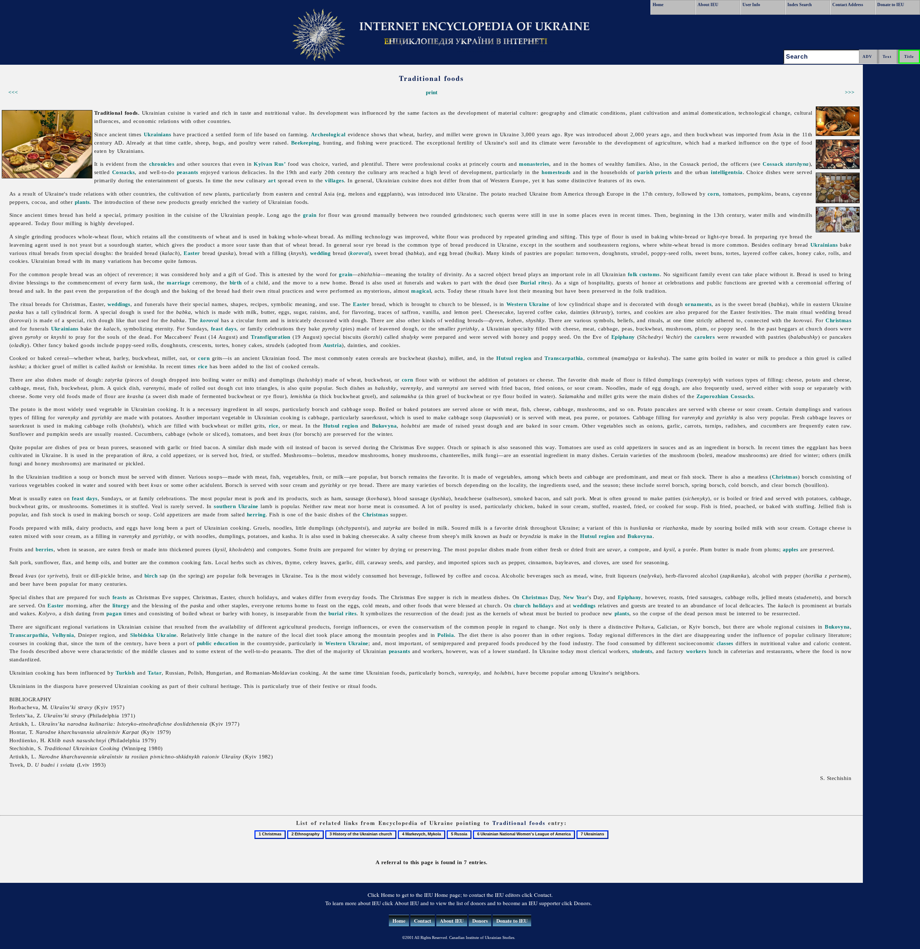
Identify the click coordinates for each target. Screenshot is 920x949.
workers (696, 651)
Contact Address (847, 4)
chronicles (162, 164)
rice (203, 366)
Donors (480, 921)
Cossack (786, 164)
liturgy (120, 605)
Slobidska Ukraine (153, 635)
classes (725, 643)
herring (256, 514)
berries (44, 549)
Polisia (445, 635)
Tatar (155, 673)
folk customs (644, 274)
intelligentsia (726, 172)
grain (309, 215)
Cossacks (123, 172)
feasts (119, 597)
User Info (751, 4)
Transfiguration (270, 337)
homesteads (556, 172)
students (642, 651)
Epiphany (623, 337)
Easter (192, 253)
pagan (113, 613)
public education (217, 643)
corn (713, 194)
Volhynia (63, 635)
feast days (223, 328)
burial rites (342, 613)
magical (421, 291)
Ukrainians (157, 134)
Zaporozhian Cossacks (724, 396)
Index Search (799, 4)
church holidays (533, 605)
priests (663, 172)
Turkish (125, 673)
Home (658, 4)
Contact (422, 921)
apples (791, 549)
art (272, 180)
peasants (187, 172)
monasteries (534, 164)
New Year (575, 597)
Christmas (838, 320)
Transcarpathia (563, 358)
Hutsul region (513, 358)
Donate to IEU (890, 4)
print (431, 92)
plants (82, 202)
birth (236, 282)
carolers (704, 337)
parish (645, 172)
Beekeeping (305, 143)
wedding (320, 253)
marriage (178, 282)
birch (150, 575)
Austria (332, 345)
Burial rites (534, 282)
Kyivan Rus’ (270, 164)
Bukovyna (384, 426)
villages (334, 180)
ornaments (698, 304)
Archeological (328, 134)
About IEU (708, 4)
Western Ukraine (527, 304)
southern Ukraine (236, 506)
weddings (118, 304)
